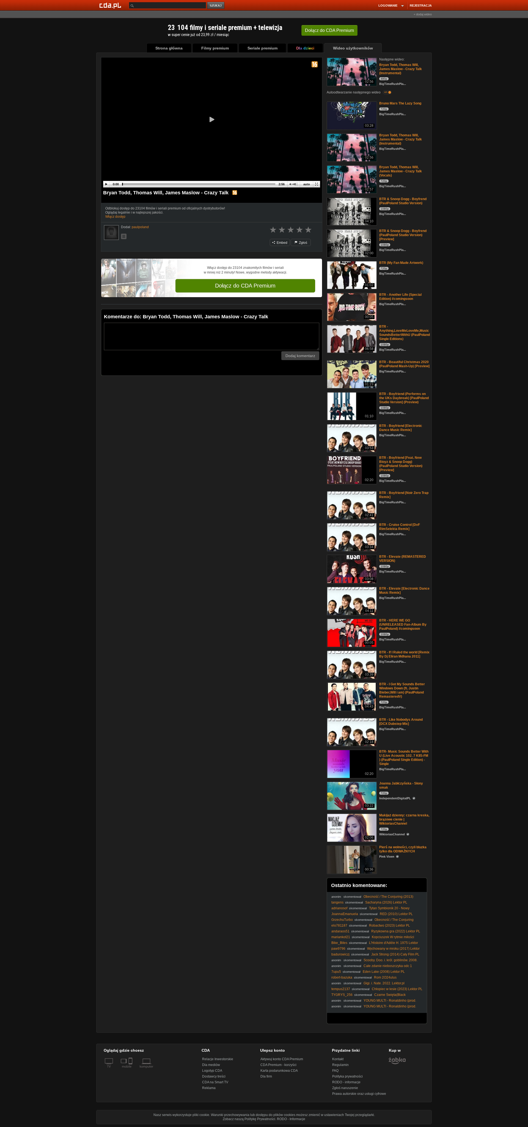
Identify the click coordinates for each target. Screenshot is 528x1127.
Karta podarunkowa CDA (279, 1071)
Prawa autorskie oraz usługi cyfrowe (359, 1094)
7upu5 (336, 972)
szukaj (216, 5)
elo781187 (339, 925)
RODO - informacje (346, 1082)
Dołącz (329, 30)
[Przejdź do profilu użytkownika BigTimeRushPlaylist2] (111, 232)
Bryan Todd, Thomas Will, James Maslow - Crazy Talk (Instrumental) (400, 69)
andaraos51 (340, 931)
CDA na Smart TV (215, 1082)
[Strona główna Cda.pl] (111, 5)
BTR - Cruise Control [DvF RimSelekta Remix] (399, 527)
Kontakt (337, 1059)
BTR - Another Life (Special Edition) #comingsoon (400, 297)
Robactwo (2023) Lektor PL (389, 925)
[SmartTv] (131, 1070)
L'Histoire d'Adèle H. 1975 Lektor (393, 943)
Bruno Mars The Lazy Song (400, 103)
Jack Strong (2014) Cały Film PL (395, 954)
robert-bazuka (341, 977)
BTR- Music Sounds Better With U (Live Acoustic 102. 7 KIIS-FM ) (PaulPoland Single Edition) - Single (403, 758)
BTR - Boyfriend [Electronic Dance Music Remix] (400, 428)
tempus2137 (340, 989)
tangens (337, 902)
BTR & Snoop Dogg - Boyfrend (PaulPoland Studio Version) (403, 201)
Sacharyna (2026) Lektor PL (386, 902)
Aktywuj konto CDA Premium (281, 1059)
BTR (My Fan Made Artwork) (401, 263)
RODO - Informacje (291, 1119)
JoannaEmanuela (344, 914)
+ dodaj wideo (423, 14)
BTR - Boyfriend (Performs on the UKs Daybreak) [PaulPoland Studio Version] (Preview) (404, 398)
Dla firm (266, 1076)
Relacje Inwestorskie (217, 1059)
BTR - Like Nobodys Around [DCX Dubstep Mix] (401, 722)
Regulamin (340, 1065)
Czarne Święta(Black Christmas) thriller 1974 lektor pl (368, 997)
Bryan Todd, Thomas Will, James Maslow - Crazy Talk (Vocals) (400, 171)
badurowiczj (340, 954)
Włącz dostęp (115, 217)
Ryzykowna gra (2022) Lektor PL (395, 931)
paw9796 (338, 949)
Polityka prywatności (347, 1076)
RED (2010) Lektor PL (396, 914)
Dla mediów (211, 1065)
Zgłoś (302, 243)
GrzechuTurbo (342, 920)
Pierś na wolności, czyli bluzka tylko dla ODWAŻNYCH (403, 849)
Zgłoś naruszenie (345, 1088)
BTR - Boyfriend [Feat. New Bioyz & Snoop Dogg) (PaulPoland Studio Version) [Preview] (400, 464)
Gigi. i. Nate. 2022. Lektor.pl (384, 983)
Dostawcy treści (214, 1076)
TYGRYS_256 (342, 995)
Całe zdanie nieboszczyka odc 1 (388, 966)
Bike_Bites (339, 943)
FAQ (335, 1071)
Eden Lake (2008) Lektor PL (384, 972)
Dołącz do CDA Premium (245, 286)
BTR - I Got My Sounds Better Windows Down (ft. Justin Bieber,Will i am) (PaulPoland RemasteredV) (402, 690)
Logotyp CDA (212, 1071)
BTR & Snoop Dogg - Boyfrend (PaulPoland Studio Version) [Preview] (403, 235)
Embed (281, 243)
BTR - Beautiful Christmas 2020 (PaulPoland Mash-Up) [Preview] (404, 364)
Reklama (209, 1088)
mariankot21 (340, 937)
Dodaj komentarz (300, 355)
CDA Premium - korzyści (278, 1065)
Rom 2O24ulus (385, 977)
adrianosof (339, 908)
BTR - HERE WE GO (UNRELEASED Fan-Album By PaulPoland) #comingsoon (403, 624)
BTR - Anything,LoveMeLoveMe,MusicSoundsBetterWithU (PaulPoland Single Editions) (404, 333)
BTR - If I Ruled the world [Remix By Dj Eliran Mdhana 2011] (404, 654)
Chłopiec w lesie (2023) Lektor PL (397, 989)
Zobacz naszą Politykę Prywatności (249, 1119)
